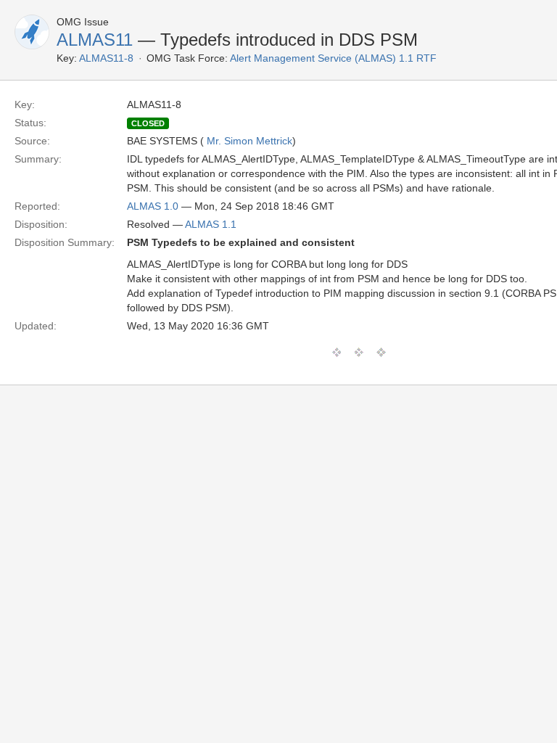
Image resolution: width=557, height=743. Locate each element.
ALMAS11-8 (106, 58)
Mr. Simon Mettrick (249, 141)
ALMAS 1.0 (152, 206)
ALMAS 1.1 (210, 224)
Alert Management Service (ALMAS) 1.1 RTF (333, 58)
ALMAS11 (95, 39)
